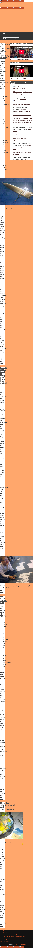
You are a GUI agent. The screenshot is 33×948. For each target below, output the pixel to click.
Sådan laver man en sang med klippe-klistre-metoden (4, 375)
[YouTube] (10, 1)
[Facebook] (3, 1)
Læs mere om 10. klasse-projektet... (19, 78)
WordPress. (23, 944)
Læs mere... (23, 99)
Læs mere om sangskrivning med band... (20, 59)
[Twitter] (21, 1)
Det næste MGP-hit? (3, 599)
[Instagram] (16, 1)
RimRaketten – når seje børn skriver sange (14, 936)
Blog (4, 930)
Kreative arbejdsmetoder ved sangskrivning (8, 806)
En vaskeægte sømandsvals (21, 104)
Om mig (5, 932)
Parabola (16, 944)
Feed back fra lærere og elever (11, 934)
